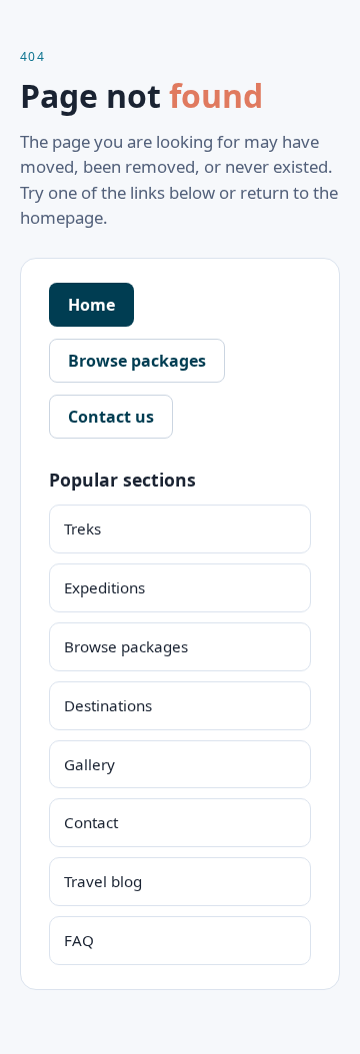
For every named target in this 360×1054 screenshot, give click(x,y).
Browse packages (137, 361)
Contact (91, 822)
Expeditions (104, 587)
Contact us (111, 417)
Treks (82, 528)
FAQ (79, 940)
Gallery (89, 764)
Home (91, 305)
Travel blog (103, 881)
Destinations (108, 705)
